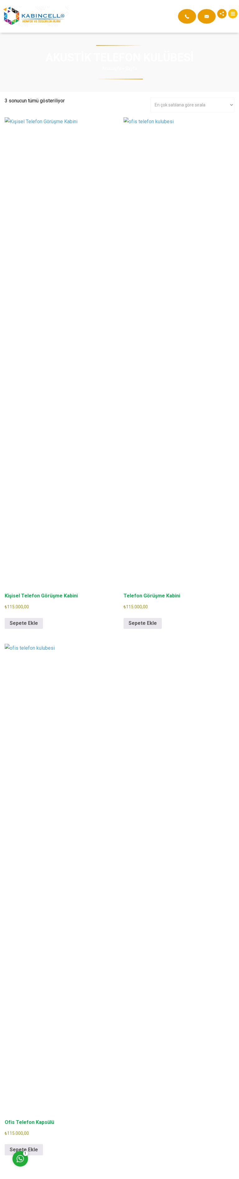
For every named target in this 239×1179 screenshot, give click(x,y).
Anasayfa (111, 68)
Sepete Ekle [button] (24, 623)
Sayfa (131, 68)
